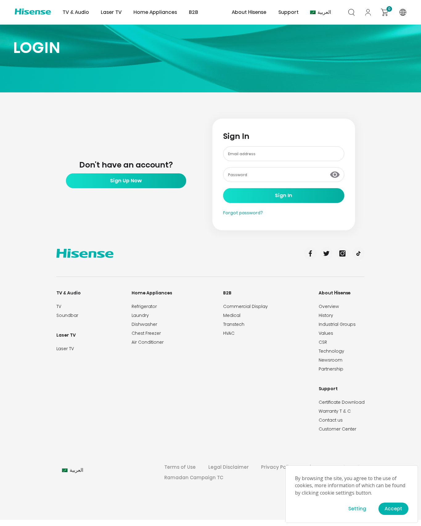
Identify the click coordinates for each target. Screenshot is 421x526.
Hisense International (33, 12)
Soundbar (67, 315)
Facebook (310, 253)
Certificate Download (342, 402)
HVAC (229, 333)
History (326, 315)
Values (326, 333)
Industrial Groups (337, 324)
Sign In (283, 195)
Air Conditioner (148, 342)
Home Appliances (152, 293)
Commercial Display (245, 306)
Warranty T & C (335, 411)
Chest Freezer (146, 333)
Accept (393, 508)
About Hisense (249, 12)
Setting (357, 508)
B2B (227, 293)
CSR (323, 342)
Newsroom (330, 360)
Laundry (140, 315)
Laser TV (111, 12)
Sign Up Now (126, 180)
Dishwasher (144, 324)
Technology (331, 351)
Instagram (342, 253)
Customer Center (337, 429)
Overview (329, 306)
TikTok (358, 253)
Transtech (233, 324)
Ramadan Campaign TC (193, 477)
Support (328, 389)
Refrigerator (144, 306)
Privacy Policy (277, 467)
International (402, 12)
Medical (231, 315)
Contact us (331, 420)
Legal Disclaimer (228, 467)
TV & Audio (68, 293)
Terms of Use (180, 467)
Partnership (331, 369)
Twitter (326, 253)
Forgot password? (243, 213)
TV (58, 306)
